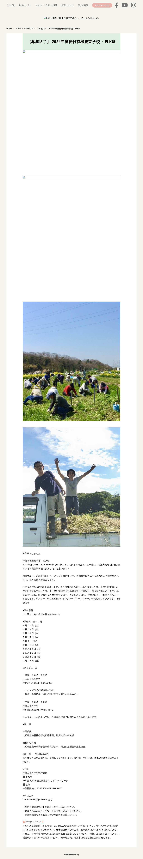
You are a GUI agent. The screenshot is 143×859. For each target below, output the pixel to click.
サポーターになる (102, 5)
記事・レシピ (67, 5)
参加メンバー (25, 5)
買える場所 (83, 5)
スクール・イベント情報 (46, 5)
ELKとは (10, 5)
